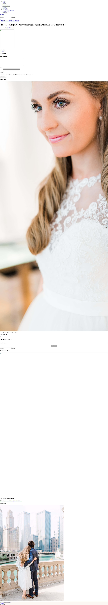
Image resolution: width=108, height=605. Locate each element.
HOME (4, 1)
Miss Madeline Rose (11, 27)
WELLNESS (5, 9)
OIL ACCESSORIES (9, 10)
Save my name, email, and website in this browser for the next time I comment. (17, 74)
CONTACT (4, 12)
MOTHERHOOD (6, 6)
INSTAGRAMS (5, 11)
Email (1, 70)
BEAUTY (4, 4)
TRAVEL (4, 7)
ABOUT (4, 2)
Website (1, 72)
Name (1, 67)
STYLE (4, 3)
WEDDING (4, 8)
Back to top (2, 604)
